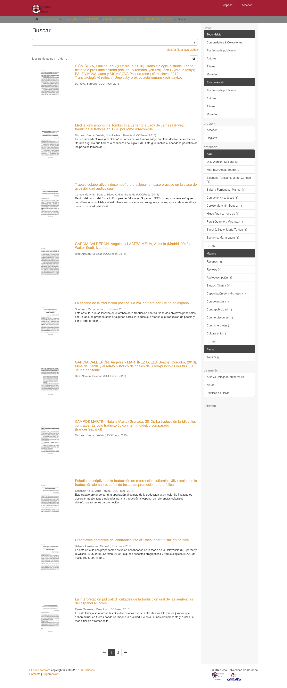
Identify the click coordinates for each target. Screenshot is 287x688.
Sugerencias (50, 674)
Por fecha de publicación (222, 50)
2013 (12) (213, 357)
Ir (194, 42)
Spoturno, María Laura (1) (223, 237)
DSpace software (39, 670)
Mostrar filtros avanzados (182, 49)
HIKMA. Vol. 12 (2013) (160, 19)
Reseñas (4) (214, 261)
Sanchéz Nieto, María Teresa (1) (227, 229)
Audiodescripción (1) (219, 277)
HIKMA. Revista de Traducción (122, 19)
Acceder (212, 130)
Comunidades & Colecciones (224, 42)
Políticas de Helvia (218, 393)
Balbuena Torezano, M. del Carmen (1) (229, 179)
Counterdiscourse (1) (220, 317)
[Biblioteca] (218, 676)
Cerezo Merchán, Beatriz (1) (224, 205)
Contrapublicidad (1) (219, 309)
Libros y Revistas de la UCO (80, 19)
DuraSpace (88, 670)
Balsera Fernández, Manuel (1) (226, 189)
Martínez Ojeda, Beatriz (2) (223, 170)
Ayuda (211, 385)
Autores (211, 58)
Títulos (211, 66)
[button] (229, 5)
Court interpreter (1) (219, 325)
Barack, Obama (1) (218, 285)
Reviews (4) (214, 269)
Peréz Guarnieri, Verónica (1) (225, 221)
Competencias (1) (218, 301)
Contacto (34, 674)
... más (211, 245)
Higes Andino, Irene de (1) (223, 213)
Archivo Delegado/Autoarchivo (225, 377)
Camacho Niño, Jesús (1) (222, 197)
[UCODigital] (234, 676)
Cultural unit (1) (216, 333)
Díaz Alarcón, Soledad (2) (223, 162)
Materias (212, 74)
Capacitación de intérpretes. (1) (226, 293)
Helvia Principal (48, 19)
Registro (212, 138)
